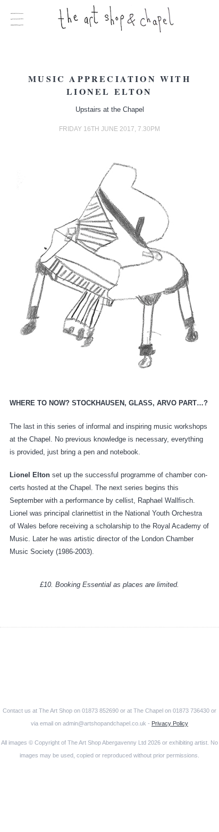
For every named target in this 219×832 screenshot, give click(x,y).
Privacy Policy (169, 723)
